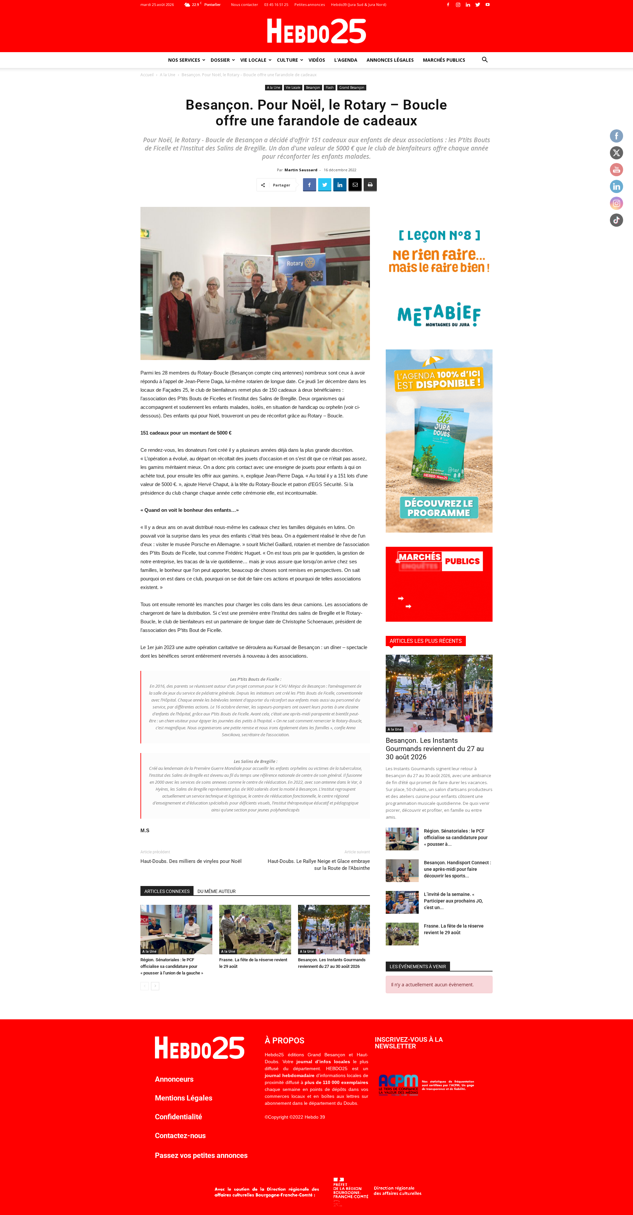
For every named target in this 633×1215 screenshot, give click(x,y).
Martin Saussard (301, 169)
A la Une (167, 75)
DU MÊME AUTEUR (216, 891)
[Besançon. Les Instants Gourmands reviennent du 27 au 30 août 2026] (334, 929)
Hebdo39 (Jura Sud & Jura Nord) (358, 4)
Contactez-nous (180, 1136)
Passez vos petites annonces (201, 1155)
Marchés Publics (444, 60)
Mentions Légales (183, 1098)
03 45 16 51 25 (276, 4)
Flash (330, 87)
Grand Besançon (351, 87)
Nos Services (184, 60)
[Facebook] (448, 4)
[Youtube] (488, 4)
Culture (287, 60)
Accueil (147, 75)
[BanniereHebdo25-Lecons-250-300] (439, 333)
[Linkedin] (468, 4)
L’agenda (345, 60)
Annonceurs (174, 1079)
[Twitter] (478, 4)
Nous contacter (244, 4)
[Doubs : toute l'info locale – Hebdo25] (316, 31)
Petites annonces (309, 4)
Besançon (313, 87)
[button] (485, 60)
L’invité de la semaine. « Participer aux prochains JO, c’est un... (453, 901)
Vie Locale (253, 60)
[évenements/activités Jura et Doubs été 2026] (439, 531)
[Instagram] (458, 4)
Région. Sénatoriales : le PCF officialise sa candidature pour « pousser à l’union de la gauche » (171, 966)
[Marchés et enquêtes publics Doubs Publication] (439, 620)
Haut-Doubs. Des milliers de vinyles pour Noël (191, 861)
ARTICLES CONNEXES (167, 891)
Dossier (220, 60)
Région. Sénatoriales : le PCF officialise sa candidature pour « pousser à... (456, 837)
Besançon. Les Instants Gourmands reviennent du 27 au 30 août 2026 (435, 749)
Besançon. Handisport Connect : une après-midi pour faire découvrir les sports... (457, 869)
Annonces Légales (390, 60)
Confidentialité (178, 1117)
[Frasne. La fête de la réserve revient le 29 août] (255, 929)
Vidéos (317, 60)
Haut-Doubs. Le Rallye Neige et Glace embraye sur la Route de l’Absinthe (319, 864)
